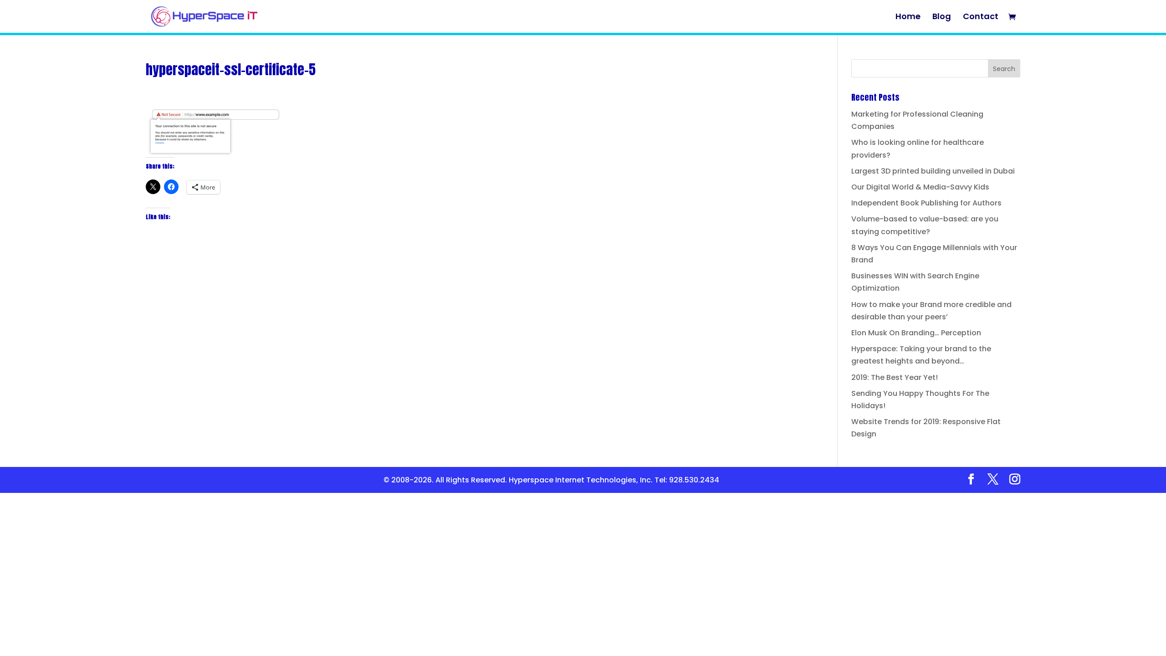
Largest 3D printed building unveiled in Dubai (933, 171)
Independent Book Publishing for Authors (926, 203)
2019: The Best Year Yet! (894, 377)
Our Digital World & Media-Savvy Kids (920, 187)
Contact (980, 17)
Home (908, 17)
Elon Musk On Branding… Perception (916, 333)
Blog (941, 17)
